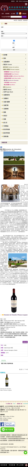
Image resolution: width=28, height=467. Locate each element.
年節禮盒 (5, 126)
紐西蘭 (5, 55)
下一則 (26, 369)
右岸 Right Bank (8, 92)
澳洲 (4, 58)
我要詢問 (25, 342)
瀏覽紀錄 (24, 13)
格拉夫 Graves (7, 64)
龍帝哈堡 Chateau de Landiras (11, 67)
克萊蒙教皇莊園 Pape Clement (11, 74)
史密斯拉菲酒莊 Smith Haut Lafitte (12, 78)
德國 (4, 112)
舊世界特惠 (6, 133)
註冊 (17, 1)
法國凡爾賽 (6, 102)
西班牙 (5, 115)
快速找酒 (20, 20)
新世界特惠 (6, 129)
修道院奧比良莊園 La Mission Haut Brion (14, 76)
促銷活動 (5, 136)
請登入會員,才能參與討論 (7, 363)
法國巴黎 (5, 105)
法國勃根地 (6, 95)
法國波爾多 (25, 20)
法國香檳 (5, 108)
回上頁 (20, 369)
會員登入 (13, 1)
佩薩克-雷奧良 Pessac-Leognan (11, 69)
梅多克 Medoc (7, 89)
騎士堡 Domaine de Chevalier (11, 80)
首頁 (16, 20)
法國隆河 (5, 98)
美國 (4, 119)
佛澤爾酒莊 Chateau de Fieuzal (11, 71)
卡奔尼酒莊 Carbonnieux (10, 82)
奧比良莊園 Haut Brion (9, 84)
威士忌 (5, 122)
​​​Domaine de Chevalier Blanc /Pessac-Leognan (6, 389)
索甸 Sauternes (7, 87)
